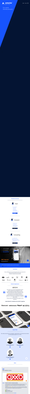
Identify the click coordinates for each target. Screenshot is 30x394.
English (26, 3)
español (23, 3)
